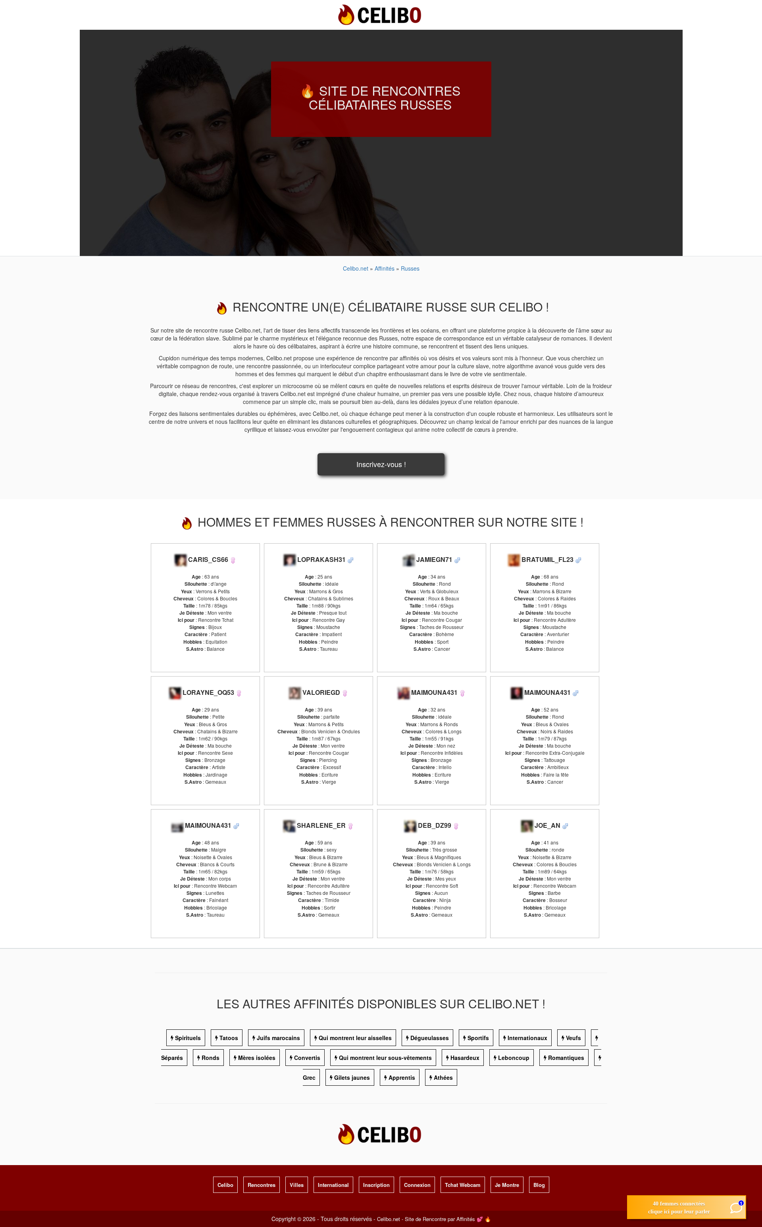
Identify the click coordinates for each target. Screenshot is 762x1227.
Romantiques (566, 1058)
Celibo (225, 1185)
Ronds (210, 1058)
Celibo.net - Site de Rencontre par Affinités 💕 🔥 (434, 1219)
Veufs (573, 1038)
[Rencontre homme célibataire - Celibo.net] (350, 559)
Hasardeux (464, 1058)
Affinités (385, 268)
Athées (443, 1077)
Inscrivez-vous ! (381, 464)
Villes (297, 1185)
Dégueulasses (429, 1038)
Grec (309, 1077)
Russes (410, 268)
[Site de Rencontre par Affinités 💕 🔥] (381, 14)
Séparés (172, 1058)
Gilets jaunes (352, 1077)
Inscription (376, 1185)
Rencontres (261, 1185)
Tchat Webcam (463, 1185)
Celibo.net (355, 268)
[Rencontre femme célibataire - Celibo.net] (233, 559)
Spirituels (188, 1038)
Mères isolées (256, 1058)
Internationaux (527, 1038)
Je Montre (507, 1185)
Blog (539, 1185)
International (333, 1185)
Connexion (417, 1185)
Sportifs (478, 1038)
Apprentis (402, 1077)
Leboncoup (513, 1058)
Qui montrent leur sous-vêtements (385, 1058)
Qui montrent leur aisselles (355, 1038)
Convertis (307, 1058)
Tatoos (228, 1038)
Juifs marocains (278, 1038)
